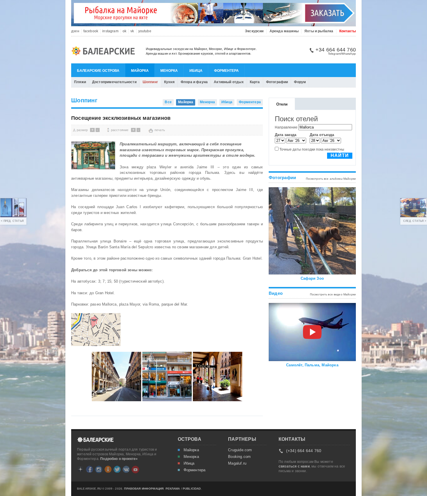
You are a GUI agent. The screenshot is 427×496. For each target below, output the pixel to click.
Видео (276, 293)
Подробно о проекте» (119, 459)
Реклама (173, 488)
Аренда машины (284, 31)
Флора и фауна (194, 82)
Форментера (226, 71)
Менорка (169, 71)
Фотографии (277, 82)
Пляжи (80, 82)
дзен (75, 31)
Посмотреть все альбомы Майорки (331, 178)
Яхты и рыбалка (318, 31)
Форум (300, 82)
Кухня (169, 82)
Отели (282, 104)
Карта (255, 82)
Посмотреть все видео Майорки (333, 294)
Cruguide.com (240, 450)
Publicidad (192, 488)
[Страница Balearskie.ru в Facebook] (89, 469)
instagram (110, 31)
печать (160, 130)
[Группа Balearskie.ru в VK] (126, 469)
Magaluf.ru (237, 463)
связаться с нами (294, 466)
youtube (144, 31)
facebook (90, 31)
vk (132, 31)
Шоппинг (150, 82)
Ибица (195, 71)
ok (124, 31)
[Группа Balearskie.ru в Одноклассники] (108, 469)
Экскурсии (254, 31)
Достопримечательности (114, 82)
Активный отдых (229, 82)
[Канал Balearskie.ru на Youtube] (135, 469)
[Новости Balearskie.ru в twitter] (117, 469)
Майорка (140, 71)
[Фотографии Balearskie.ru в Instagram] (98, 469)
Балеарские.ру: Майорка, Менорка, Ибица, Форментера (105, 52)
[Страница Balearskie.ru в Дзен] (80, 469)
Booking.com (239, 457)
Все (168, 102)
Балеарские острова (98, 71)
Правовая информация (144, 488)
